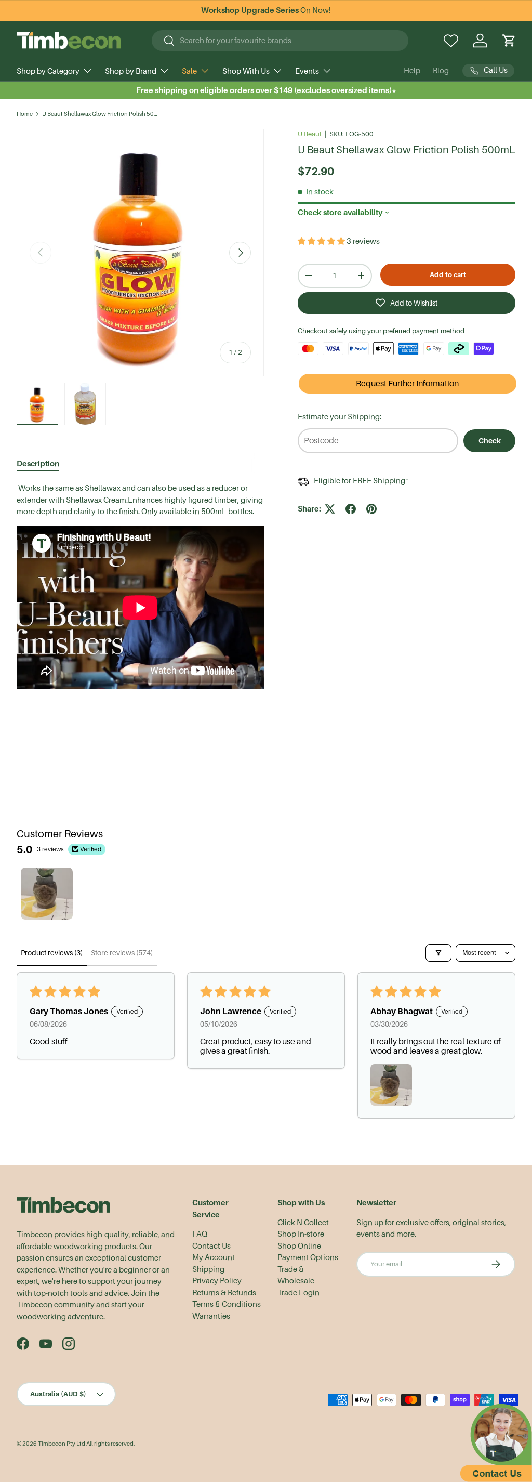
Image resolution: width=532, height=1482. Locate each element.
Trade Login (298, 1293)
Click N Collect (303, 1222)
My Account (213, 1257)
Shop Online (299, 1246)
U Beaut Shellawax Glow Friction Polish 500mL (100, 114)
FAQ (199, 1234)
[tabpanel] (140, 587)
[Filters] (438, 953)
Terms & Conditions (226, 1304)
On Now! (266, 10)
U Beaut (310, 134)
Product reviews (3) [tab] (52, 953)
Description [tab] (38, 463)
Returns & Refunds (224, 1293)
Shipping (208, 1269)
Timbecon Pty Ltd (61, 1443)
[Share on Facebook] (350, 509)
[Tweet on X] (330, 509)
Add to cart (448, 275)
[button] (509, 40)
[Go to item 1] (47, 894)
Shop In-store (300, 1234)
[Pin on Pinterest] (371, 509)
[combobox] (280, 40)
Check (489, 441)
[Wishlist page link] (451, 40)
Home (25, 114)
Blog (441, 71)
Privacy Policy (217, 1281)
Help (412, 71)
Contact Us (211, 1246)
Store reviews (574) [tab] (122, 953)
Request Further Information (407, 383)
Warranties (211, 1316)
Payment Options (307, 1257)
